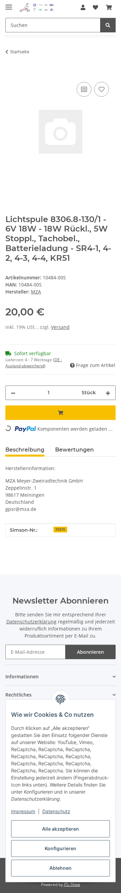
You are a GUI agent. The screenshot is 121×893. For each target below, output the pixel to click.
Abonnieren (90, 652)
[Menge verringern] (13, 393)
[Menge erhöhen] (107, 393)
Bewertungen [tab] (74, 449)
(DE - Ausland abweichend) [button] (33, 363)
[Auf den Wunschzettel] (101, 89)
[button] (83, 7)
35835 (60, 529)
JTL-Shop (72, 884)
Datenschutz (56, 811)
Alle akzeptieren (60, 829)
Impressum (23, 811)
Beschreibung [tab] (24, 449)
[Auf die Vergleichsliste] (84, 89)
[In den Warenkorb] (10, 72)
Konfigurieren (60, 848)
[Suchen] (108, 25)
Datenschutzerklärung (31, 621)
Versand (60, 327)
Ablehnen (60, 868)
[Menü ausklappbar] (8, 4)
